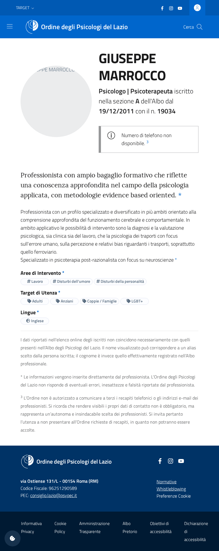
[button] (25, 7)
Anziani (66, 301)
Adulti (36, 301)
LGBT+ (137, 301)
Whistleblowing (171, 488)
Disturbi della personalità (122, 281)
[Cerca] (199, 26)
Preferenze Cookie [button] (174, 495)
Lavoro (37, 281)
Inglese (37, 321)
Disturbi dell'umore (73, 281)
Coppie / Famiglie (101, 301)
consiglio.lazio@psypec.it (53, 495)
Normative (167, 481)
